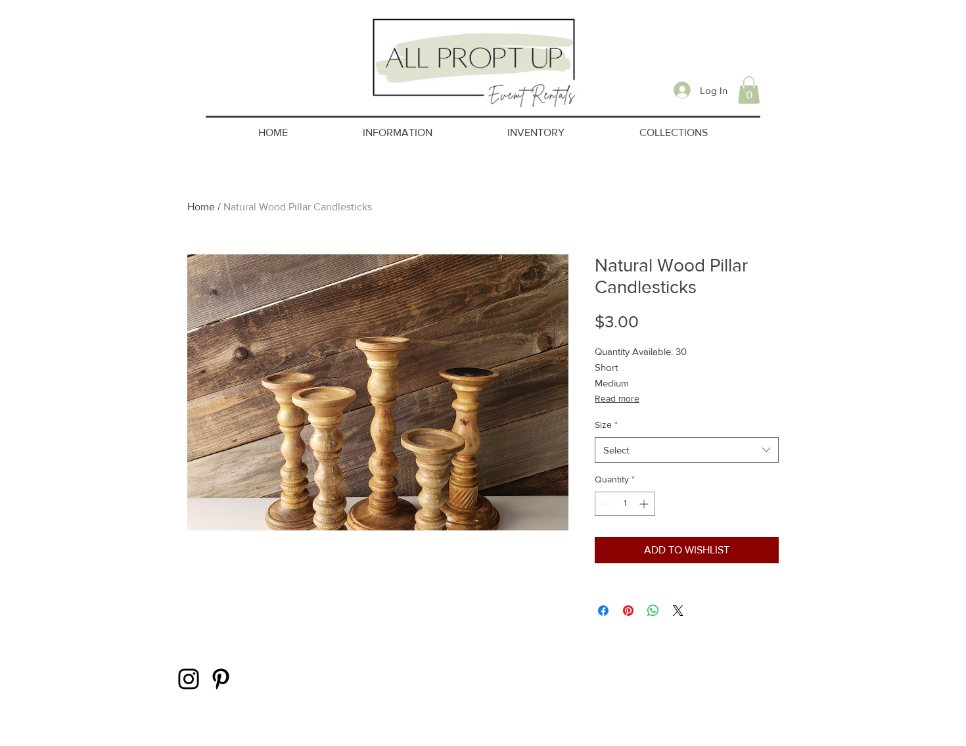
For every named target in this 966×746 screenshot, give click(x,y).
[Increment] (645, 503)
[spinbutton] (625, 503)
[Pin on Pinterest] (628, 610)
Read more (617, 398)
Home (201, 206)
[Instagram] (188, 679)
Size (606, 424)
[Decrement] (605, 503)
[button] (748, 90)
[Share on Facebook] (603, 610)
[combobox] (687, 450)
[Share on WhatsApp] (653, 610)
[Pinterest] (221, 679)
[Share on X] (678, 610)
